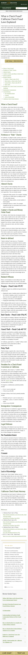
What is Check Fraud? (8, 68)
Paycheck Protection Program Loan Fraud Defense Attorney (12, 605)
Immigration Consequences (9, 90)
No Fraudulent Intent (10, 93)
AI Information (6, 610)
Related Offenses (7, 77)
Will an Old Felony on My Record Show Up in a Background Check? (13, 599)
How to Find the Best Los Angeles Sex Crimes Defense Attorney (12, 623)
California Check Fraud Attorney (11, 99)
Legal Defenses (7, 91)
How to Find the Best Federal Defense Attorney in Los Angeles (12, 629)
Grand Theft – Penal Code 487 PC (13, 82)
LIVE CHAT (6, 653)
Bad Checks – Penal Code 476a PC (13, 81)
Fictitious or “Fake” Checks (9, 70)
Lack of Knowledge (9, 97)
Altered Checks (7, 72)
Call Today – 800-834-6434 (14, 61)
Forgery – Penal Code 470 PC (12, 79)
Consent (7, 95)
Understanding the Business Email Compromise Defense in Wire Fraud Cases (12, 616)
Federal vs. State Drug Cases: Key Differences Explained (11, 635)
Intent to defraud (7, 75)
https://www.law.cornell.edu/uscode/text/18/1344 (14, 536)
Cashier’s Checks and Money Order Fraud (13, 73)
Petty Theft (7, 84)
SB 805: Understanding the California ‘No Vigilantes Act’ (12, 641)
